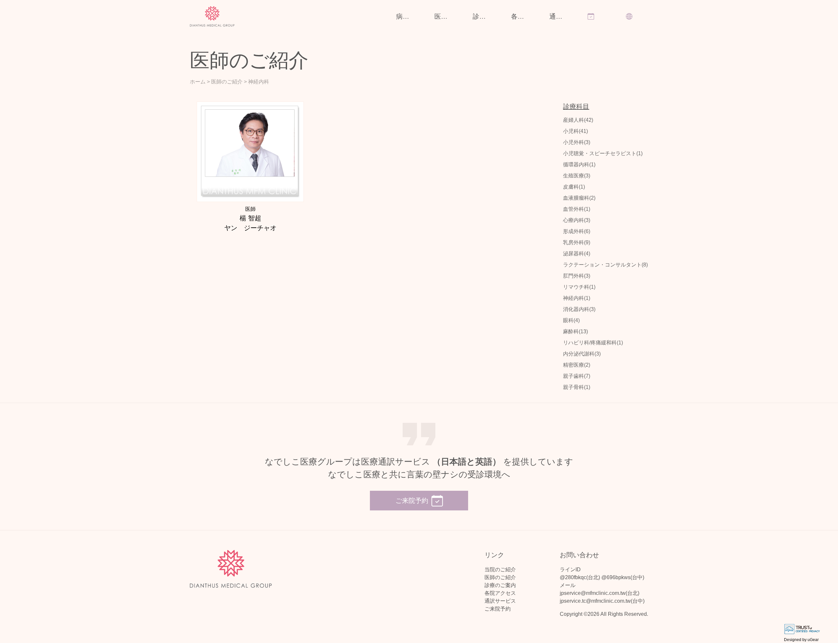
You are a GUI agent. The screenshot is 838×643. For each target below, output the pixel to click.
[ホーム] (212, 16)
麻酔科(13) (575, 331)
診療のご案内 (484, 16)
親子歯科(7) (576, 376)
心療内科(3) (576, 220)
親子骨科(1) (576, 387)
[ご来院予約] (597, 13)
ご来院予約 (497, 609)
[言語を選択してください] (635, 13)
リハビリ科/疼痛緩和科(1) (593, 342)
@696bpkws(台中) (622, 577)
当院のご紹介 (500, 569)
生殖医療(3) (576, 175)
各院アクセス (522, 16)
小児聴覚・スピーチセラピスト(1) (603, 153)
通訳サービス (560, 16)
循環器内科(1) (579, 164)
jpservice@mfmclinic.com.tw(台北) (599, 593)
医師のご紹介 (445, 16)
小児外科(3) (576, 142)
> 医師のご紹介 (225, 81)
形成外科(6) (576, 231)
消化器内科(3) (579, 309)
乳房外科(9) (576, 242)
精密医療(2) (576, 365)
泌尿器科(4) (576, 253)
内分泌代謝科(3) (582, 354)
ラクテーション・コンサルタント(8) (605, 264)
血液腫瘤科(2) (579, 198)
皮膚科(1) (574, 187)
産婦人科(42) (578, 120)
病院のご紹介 (407, 16)
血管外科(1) (576, 209)
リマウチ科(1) (579, 287)
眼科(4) (571, 320)
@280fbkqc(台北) (580, 577)
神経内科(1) (576, 298)
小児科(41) (575, 131)
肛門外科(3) (576, 276)
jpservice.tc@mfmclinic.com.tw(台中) (602, 601)
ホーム (198, 81)
